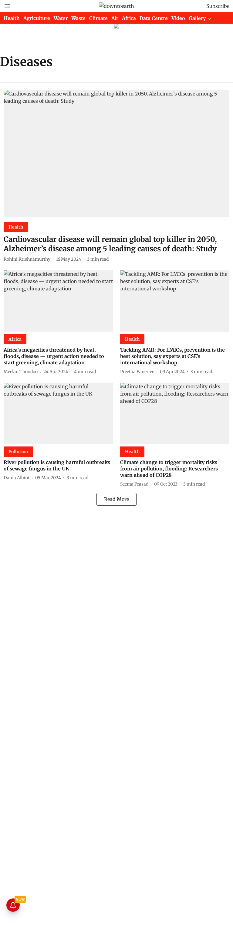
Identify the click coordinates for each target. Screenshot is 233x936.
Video (178, 18)
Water (61, 18)
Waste (78, 18)
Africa (129, 18)
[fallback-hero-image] (116, 153)
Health (12, 18)
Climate (98, 18)
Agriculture (36, 18)
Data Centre (154, 18)
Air (114, 18)
